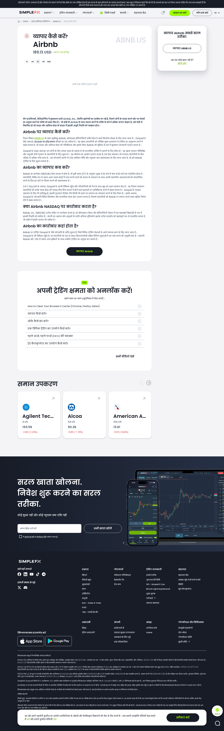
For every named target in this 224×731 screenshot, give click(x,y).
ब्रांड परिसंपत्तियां (121, 641)
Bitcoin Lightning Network (158, 589)
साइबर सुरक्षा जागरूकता (124, 632)
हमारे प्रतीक (151, 575)
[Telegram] (44, 574)
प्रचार (84, 607)
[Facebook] (19, 574)
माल (84, 589)
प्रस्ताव (25, 21)
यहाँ (28, 719)
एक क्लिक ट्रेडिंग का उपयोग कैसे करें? (49, 328)
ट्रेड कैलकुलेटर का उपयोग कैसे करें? (48, 343)
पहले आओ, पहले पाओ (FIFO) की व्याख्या (50, 336)
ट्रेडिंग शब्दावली (88, 632)
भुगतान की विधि (153, 579)
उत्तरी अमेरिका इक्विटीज (40, 21)
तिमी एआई (110, 12)
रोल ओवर (182, 632)
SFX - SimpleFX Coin (155, 584)
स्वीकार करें (182, 717)
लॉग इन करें (202, 12)
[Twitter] (19, 588)
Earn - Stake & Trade (91, 603)
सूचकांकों (86, 584)
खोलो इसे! (182, 63)
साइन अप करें (179, 12)
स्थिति (180, 584)
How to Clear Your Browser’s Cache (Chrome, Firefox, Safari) (64, 306)
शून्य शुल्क (150, 593)
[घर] (19, 22)
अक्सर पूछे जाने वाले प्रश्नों (189, 579)
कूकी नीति (183, 641)
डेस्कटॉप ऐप (119, 579)
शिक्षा (84, 628)
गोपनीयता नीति (41, 537)
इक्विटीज (86, 593)
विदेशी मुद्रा (86, 579)
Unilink (149, 632)
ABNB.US (57, 21)
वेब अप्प (117, 584)
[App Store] (31, 645)
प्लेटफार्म (118, 569)
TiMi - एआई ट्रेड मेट (90, 612)
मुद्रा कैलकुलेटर (184, 589)
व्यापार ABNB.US (182, 48)
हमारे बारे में (119, 628)
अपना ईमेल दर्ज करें (28, 528)
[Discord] (25, 588)
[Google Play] (58, 645)
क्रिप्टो (84, 575)
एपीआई (149, 598)
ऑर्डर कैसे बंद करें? (38, 321)
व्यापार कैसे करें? (37, 313)
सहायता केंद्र (140, 12)
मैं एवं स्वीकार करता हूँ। (40, 537)
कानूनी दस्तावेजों (185, 628)
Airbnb (50, 41)
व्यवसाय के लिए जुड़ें (122, 637)
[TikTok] (37, 574)
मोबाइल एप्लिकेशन (122, 575)
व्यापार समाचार (152, 603)
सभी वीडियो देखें (125, 356)
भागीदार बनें (151, 628)
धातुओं (84, 598)
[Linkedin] (25, 574)
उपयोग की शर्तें (29, 537)
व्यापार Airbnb (84, 251)
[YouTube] (31, 574)
